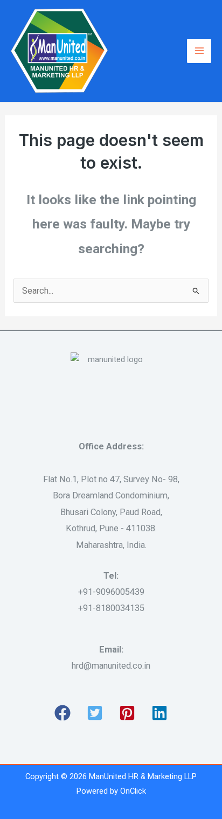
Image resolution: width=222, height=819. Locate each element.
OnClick (133, 791)
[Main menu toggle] (199, 51)
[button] (62, 712)
